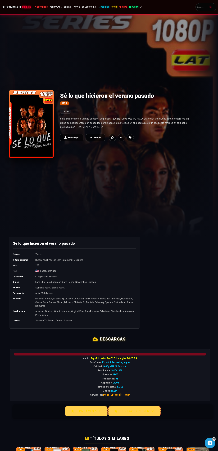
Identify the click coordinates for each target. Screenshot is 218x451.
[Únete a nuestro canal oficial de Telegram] (210, 443)
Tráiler (97, 137)
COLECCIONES (89, 7)
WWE (77, 7)
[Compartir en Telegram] (121, 137)
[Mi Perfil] (141, 7)
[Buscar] (210, 7)
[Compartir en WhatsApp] (112, 137)
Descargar (73, 137)
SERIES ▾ (68, 7)
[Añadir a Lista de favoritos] (130, 137)
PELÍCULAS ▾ (56, 7)
